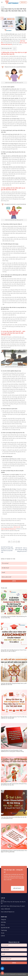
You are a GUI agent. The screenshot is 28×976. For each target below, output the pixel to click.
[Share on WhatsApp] (9, 542)
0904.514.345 (16, 527)
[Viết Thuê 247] (11, 2)
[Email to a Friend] (16, 542)
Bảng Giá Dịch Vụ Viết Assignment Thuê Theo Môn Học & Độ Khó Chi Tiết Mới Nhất (14, 717)
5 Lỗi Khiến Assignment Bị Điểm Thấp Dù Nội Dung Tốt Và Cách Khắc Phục (14, 617)
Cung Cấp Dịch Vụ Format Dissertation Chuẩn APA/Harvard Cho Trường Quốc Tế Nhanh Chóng (12, 751)
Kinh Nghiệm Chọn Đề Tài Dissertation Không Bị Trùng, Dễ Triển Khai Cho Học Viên (14, 784)
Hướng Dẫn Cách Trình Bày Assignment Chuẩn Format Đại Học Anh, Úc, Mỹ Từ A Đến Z (13, 650)
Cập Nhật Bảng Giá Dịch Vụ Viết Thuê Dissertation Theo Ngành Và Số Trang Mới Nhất (14, 851)
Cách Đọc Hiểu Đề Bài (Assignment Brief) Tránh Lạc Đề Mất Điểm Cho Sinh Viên (14, 684)
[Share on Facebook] (11, 542)
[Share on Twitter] (14, 542)
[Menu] (2, 2)
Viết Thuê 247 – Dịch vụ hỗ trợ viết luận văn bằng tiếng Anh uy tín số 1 (21, 549)
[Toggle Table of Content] (13, 49)
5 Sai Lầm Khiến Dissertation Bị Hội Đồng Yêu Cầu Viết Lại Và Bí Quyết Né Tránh (13, 818)
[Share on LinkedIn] (19, 542)
